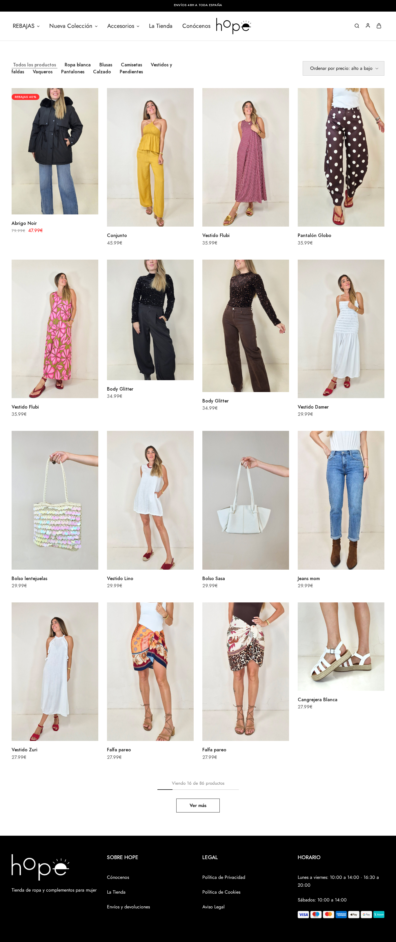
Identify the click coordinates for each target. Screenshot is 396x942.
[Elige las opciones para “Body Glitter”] (143, 371)
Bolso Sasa (213, 578)
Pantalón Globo (314, 235)
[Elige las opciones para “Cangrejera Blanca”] (334, 682)
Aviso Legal (213, 906)
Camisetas (131, 64)
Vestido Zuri (24, 749)
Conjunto (117, 235)
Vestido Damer (313, 407)
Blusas (105, 64)
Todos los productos (34, 64)
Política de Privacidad (223, 877)
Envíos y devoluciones (128, 906)
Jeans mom (309, 578)
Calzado (102, 71)
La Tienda (160, 26)
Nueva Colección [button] (70, 26)
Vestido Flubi (216, 235)
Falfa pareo (119, 749)
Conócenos (196, 26)
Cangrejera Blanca (317, 699)
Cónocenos (118, 877)
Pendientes (131, 71)
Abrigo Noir (24, 223)
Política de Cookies (221, 892)
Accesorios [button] (120, 26)
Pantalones (72, 71)
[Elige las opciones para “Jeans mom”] (334, 561)
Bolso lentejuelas (29, 578)
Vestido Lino (120, 578)
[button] (143, 218)
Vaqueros (42, 71)
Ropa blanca (78, 64)
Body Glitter (120, 389)
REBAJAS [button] (23, 26)
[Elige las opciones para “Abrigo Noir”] (48, 206)
